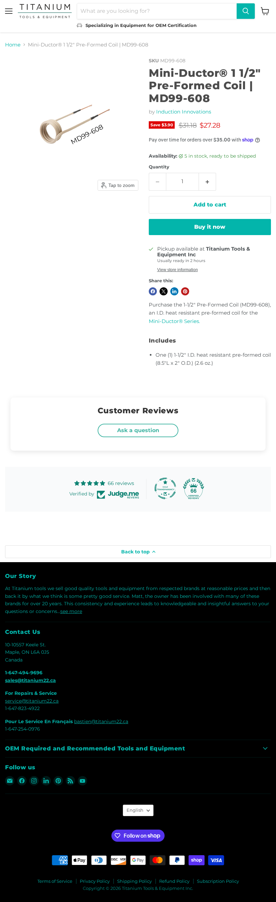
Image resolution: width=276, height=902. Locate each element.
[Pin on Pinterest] (185, 291)
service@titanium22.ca (32, 701)
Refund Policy (174, 881)
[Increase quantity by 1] (207, 181)
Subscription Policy (218, 881)
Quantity (159, 166)
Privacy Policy (95, 881)
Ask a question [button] (138, 430)
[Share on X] (164, 291)
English (135, 810)
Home (13, 44)
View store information (177, 269)
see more (71, 611)
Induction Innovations (183, 111)
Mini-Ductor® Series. (174, 321)
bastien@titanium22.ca (101, 721)
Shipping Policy (134, 881)
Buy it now (209, 227)
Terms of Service (54, 881)
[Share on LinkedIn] (174, 291)
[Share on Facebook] (153, 291)
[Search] (246, 11)
